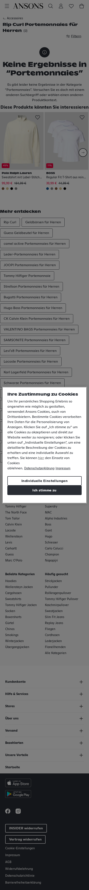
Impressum (63, 468)
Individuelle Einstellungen (44, 481)
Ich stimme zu (44, 490)
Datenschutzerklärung (39, 468)
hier (41, 458)
